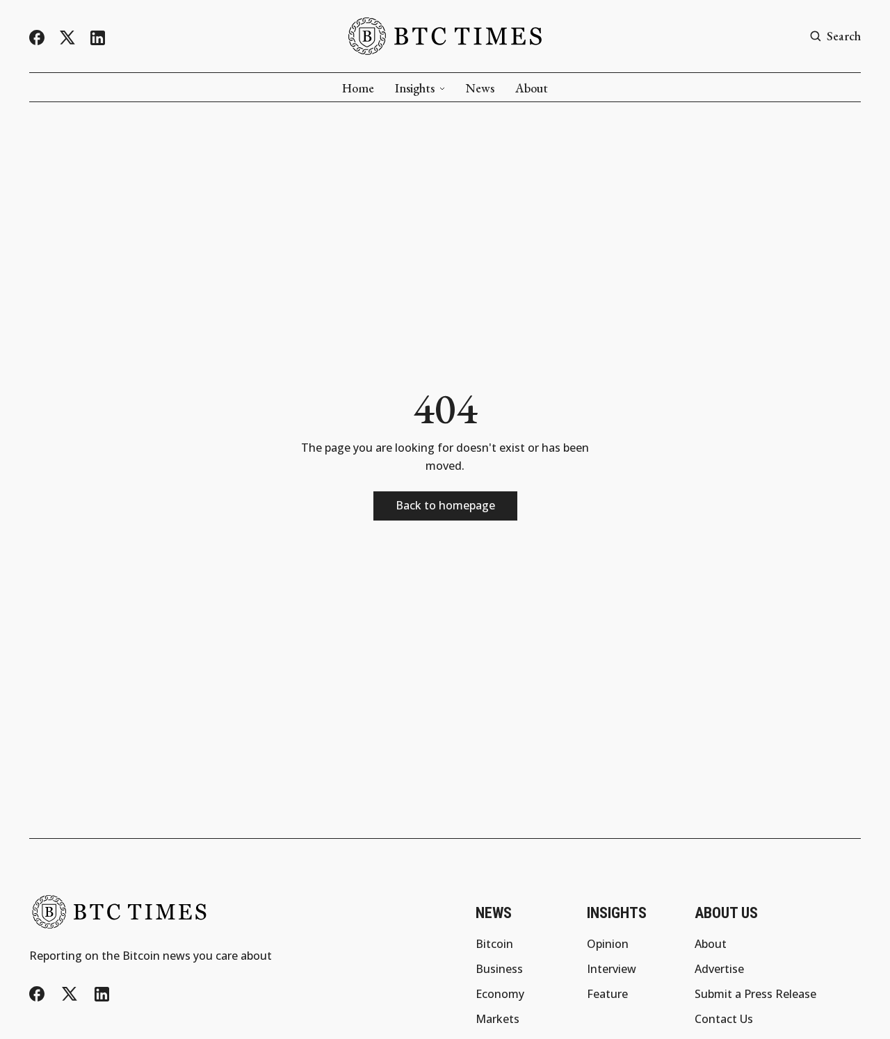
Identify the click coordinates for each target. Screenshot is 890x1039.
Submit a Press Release (755, 993)
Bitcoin (494, 943)
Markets (497, 1018)
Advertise (719, 968)
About (531, 88)
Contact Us (724, 1018)
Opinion (608, 943)
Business (499, 968)
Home (358, 88)
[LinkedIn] (97, 38)
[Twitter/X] (67, 38)
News (480, 88)
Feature (607, 993)
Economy (500, 993)
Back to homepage (445, 505)
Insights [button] (415, 88)
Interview (611, 968)
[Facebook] (36, 37)
